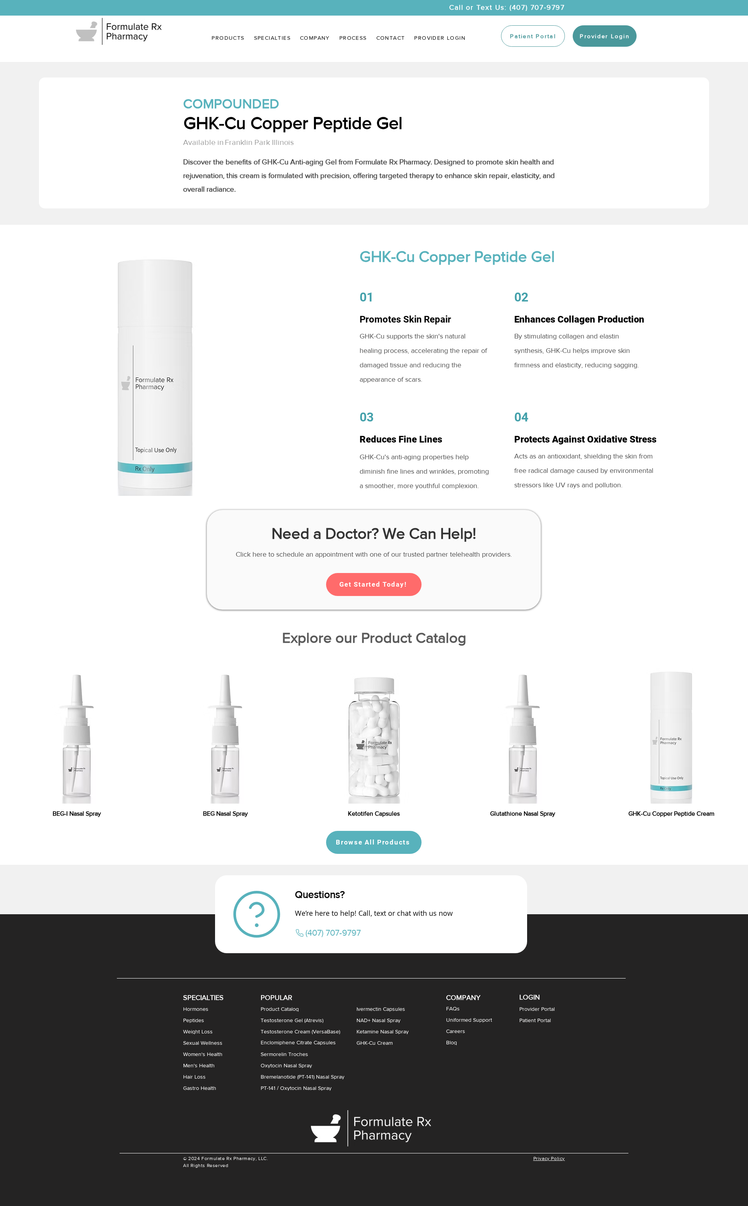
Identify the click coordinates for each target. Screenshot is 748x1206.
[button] (272, 38)
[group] (374, 736)
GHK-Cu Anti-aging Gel (299, 162)
